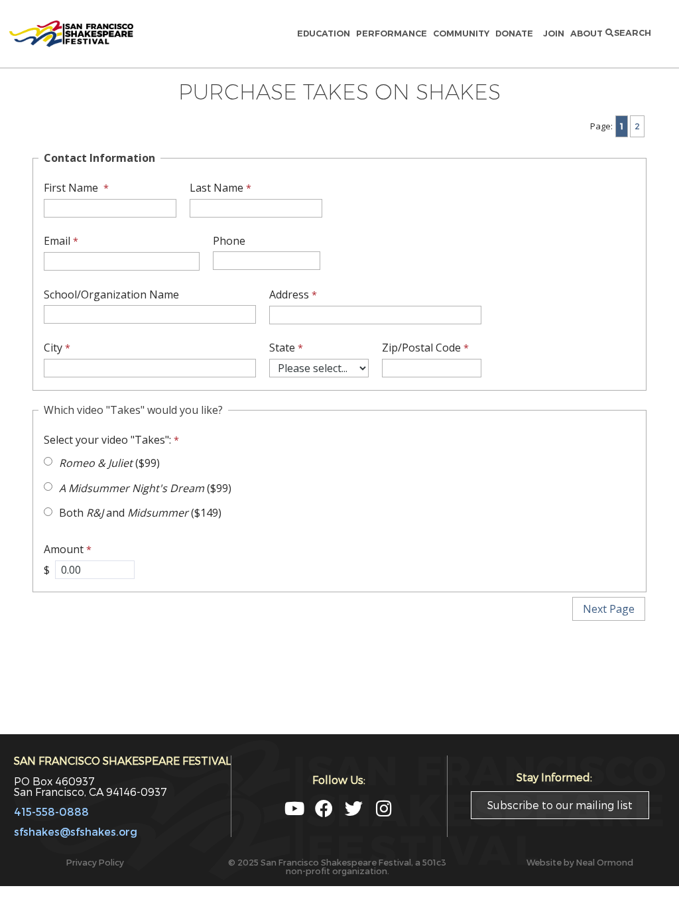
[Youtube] (294, 808)
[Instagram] (384, 808)
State (282, 347)
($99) (109, 463)
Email (57, 240)
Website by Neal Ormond (579, 862)
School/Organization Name (111, 294)
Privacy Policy (95, 862)
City (53, 347)
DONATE (516, 33)
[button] (628, 33)
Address (289, 294)
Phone (229, 240)
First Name (72, 187)
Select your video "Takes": (107, 439)
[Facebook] (324, 808)
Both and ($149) (140, 512)
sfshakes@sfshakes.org (75, 831)
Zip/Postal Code (421, 347)
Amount (64, 549)
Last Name (216, 187)
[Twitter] (354, 808)
